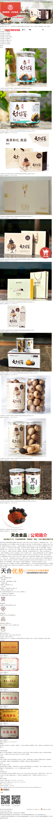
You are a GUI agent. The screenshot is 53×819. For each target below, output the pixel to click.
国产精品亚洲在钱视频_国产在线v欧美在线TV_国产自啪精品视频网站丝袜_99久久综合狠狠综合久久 (23, 0)
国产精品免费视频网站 (43, 816)
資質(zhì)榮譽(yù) (23, 24)
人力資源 (36, 22)
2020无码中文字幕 (33, 816)
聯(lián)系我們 (43, 24)
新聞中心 (17, 22)
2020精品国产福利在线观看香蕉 (7, 816)
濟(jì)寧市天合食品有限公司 (6, 809)
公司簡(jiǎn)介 (4, 24)
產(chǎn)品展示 (11, 24)
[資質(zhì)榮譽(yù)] (9, 653)
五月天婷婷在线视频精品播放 (22, 816)
